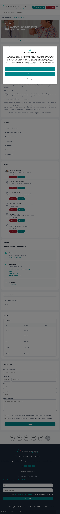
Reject (30, 74)
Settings (30, 79)
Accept (30, 69)
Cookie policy (31, 64)
